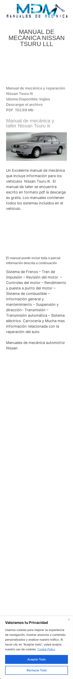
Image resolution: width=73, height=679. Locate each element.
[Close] (68, 619)
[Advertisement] (36, 68)
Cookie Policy (46, 649)
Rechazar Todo (37, 670)
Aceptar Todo (36, 659)
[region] (36, 647)
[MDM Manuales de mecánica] (37, 10)
